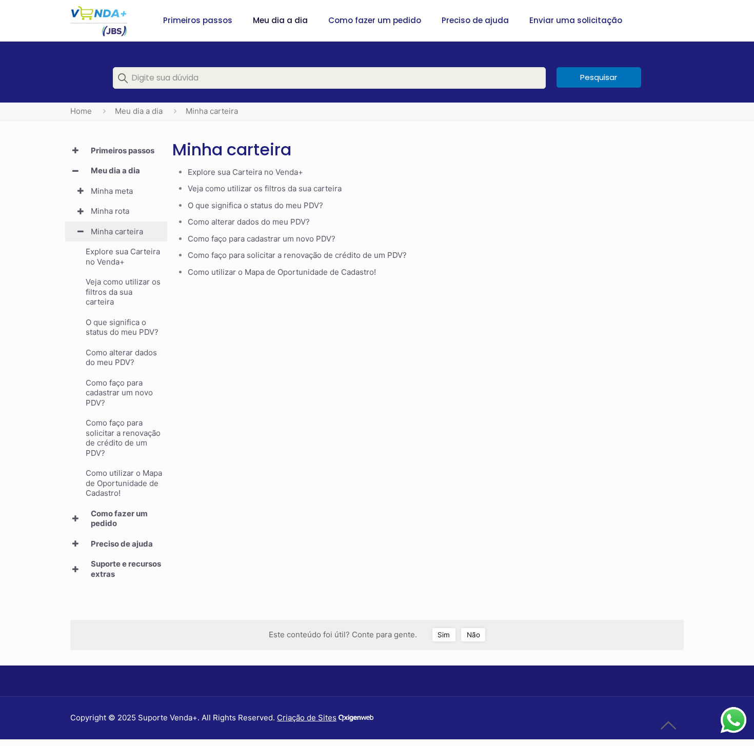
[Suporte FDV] (98, 20)
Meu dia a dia (139, 111)
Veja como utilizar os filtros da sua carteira (265, 188)
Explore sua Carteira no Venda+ (245, 172)
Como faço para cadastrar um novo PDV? (261, 239)
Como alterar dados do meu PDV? (249, 222)
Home (81, 111)
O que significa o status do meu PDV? (255, 205)
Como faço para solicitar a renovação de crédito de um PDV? (297, 255)
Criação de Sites (306, 717)
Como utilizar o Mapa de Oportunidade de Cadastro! (282, 272)
